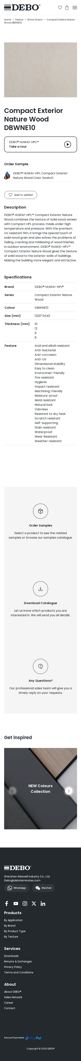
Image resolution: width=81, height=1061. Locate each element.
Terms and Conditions (18, 972)
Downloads (11, 956)
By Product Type (15, 931)
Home (7, 19)
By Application (13, 920)
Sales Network (13, 997)
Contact (9, 1008)
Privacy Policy (13, 967)
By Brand (9, 926)
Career (8, 1003)
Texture (19, 19)
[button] (69, 791)
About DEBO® (12, 992)
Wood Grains (35, 19)
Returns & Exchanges (18, 961)
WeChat (46, 888)
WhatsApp (20, 888)
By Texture (11, 937)
